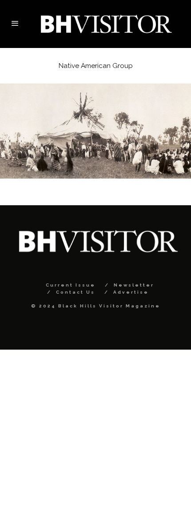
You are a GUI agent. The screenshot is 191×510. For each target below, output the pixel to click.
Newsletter (134, 285)
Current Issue (71, 285)
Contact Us (75, 292)
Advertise (131, 292)
